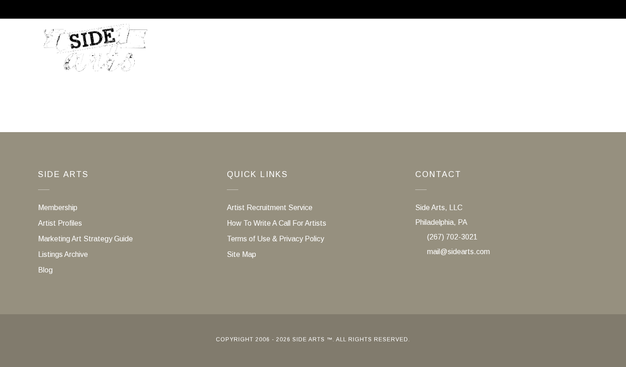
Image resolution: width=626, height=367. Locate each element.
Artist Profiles (60, 223)
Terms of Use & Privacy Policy (275, 239)
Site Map (241, 254)
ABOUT (247, 52)
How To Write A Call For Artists (276, 223)
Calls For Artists (321, 52)
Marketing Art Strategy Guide (85, 239)
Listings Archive (63, 254)
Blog (45, 270)
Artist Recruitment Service (520, 52)
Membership (406, 52)
